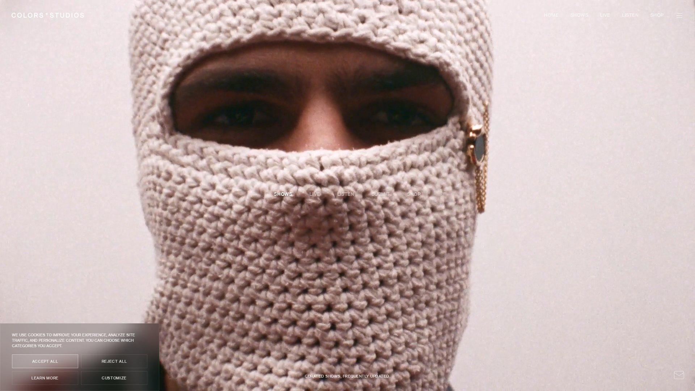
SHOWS (579, 15)
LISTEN (630, 15)
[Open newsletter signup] (679, 375)
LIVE (605, 15)
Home (551, 15)
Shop (657, 15)
